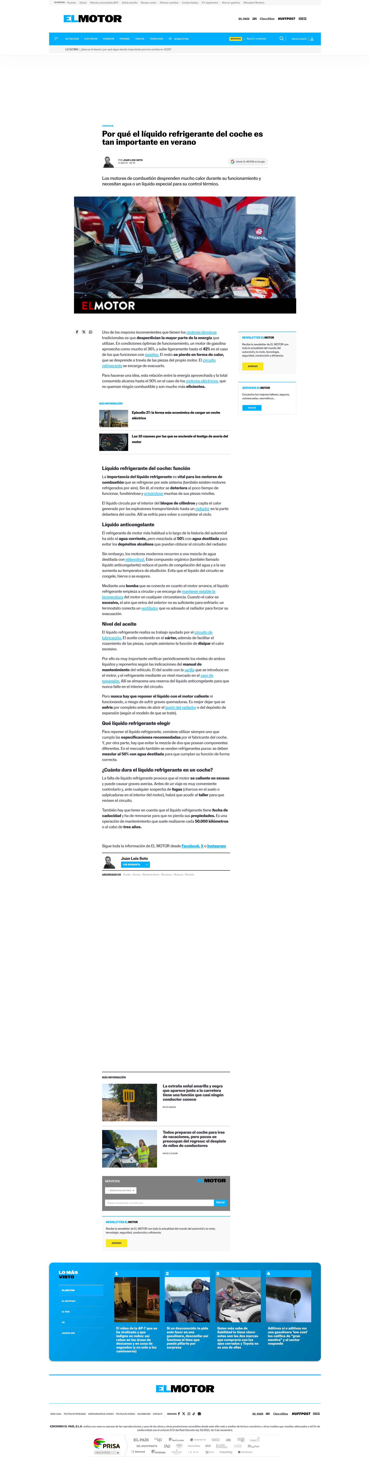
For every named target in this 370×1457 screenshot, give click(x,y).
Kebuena (250, 1446)
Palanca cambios (169, 2)
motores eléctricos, (202, 380)
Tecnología (156, 39)
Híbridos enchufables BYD (104, 2)
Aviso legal (55, 1414)
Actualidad (72, 39)
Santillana (177, 1440)
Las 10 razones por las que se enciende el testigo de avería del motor (180, 439)
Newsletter (181, 39)
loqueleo (226, 1451)
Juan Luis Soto (133, 160)
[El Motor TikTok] (194, 1414)
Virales (139, 39)
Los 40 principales (159, 1440)
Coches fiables (190, 2)
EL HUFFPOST (69, 1301)
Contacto (157, 1414)
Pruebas (125, 39)
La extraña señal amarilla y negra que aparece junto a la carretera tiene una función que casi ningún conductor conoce (193, 1093)
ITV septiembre (210, 2)
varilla (189, 669)
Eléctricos (91, 39)
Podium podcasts (176, 1451)
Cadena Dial (208, 1446)
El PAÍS (141, 1440)
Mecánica (166, 874)
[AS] (254, 19)
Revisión (189, 874)
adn (239, 1440)
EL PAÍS (66, 1311)
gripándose (153, 493)
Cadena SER (214, 1440)
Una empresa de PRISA (107, 1443)
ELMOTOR (68, 1290)
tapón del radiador (180, 707)
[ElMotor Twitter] (183, 1414)
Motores (178, 874)
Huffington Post (146, 1446)
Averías (136, 874)
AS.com (226, 1440)
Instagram (216, 845)
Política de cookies (125, 1414)
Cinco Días (193, 1446)
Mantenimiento (150, 874)
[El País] (244, 19)
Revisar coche (149, 2)
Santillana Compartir (198, 1440)
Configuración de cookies (101, 1414)
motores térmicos (202, 332)
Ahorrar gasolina (231, 2)
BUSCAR (252, 408)
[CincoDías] (267, 19)
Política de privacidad (75, 1414)
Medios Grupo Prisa (106, 1452)
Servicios (235, 39)
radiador (202, 508)
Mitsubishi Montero (254, 2)
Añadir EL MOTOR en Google (250, 161)
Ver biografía (131, 864)
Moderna (157, 1451)
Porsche (72, 2)
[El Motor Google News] (199, 1414)
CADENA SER (68, 1333)
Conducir (108, 39)
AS (63, 1322)
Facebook (190, 845)
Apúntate (117, 1243)
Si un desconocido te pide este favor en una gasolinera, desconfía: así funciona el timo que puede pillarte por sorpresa (187, 1337)
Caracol (253, 1440)
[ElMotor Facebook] (179, 1414)
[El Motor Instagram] (189, 1414)
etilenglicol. (135, 559)
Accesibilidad (144, 1414)
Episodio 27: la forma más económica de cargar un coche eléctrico (176, 415)
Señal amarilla (130, 2)
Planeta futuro (236, 1446)
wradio (178, 1446)
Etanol (83, 2)
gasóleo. (152, 354)
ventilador (149, 608)
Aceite (127, 874)
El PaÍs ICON (193, 1451)
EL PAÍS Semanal (222, 1446)
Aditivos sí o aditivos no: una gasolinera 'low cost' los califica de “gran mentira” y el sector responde (288, 1336)
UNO (167, 1446)
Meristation (244, 1451)
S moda (209, 1451)
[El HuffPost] (287, 19)
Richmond (138, 1451)
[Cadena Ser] (302, 19)
